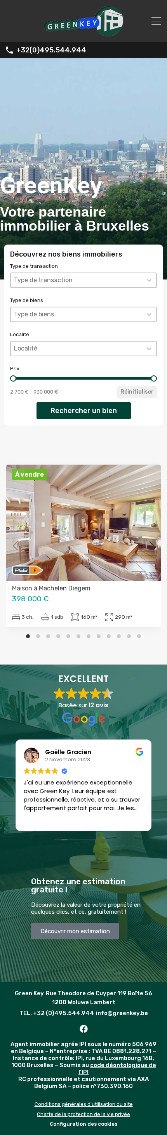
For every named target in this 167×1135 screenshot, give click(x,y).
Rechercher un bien (83, 410)
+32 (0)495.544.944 (63, 1013)
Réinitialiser (137, 392)
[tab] (28, 636)
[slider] (13, 378)
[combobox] (76, 280)
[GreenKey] (83, 33)
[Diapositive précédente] (15, 545)
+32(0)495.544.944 (51, 50)
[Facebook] (83, 1028)
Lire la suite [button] (38, 819)
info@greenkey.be (122, 1013)
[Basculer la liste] (149, 280)
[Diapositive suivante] (152, 545)
